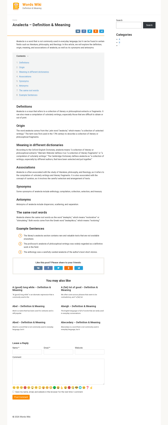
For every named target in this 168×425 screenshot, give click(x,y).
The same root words (29, 90)
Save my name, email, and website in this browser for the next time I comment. (49, 392)
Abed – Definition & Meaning (28, 322)
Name (15, 348)
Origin (22, 67)
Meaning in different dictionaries (34, 72)
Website (79, 348)
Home (14, 20)
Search (119, 20)
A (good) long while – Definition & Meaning (31, 289)
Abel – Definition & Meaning (28, 306)
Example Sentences (28, 95)
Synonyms (24, 81)
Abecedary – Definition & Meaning (80, 322)
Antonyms (23, 85)
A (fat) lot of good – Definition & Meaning (79, 289)
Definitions (24, 62)
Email (47, 348)
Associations (25, 76)
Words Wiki (31, 4)
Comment (16, 357)
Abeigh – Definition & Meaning (78, 306)
